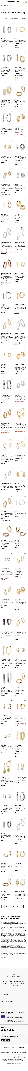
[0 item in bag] (26, 2)
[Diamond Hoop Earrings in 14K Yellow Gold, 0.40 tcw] (7, 324)
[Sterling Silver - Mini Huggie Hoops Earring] (7, 736)
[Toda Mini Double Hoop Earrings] (7, 147)
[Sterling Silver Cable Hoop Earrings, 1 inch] (7, 117)
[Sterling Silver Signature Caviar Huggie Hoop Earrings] (20, 175)
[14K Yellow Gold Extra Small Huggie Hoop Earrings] (20, 622)
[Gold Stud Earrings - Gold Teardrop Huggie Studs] (20, 474)
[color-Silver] (17, 78)
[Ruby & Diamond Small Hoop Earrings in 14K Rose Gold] (7, 264)
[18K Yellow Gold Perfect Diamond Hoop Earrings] (20, 736)
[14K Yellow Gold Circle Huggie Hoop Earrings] (7, 502)
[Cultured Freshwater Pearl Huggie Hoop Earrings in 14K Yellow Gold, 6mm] (7, 445)
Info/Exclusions (14, 985)
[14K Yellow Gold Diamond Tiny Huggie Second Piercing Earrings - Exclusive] (20, 264)
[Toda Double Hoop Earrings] (7, 355)
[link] (7, 43)
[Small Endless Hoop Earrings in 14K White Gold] (20, 233)
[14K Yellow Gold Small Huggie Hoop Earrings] (20, 29)
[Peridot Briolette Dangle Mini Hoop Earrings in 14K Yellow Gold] (7, 767)
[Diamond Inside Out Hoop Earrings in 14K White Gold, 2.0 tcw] (7, 233)
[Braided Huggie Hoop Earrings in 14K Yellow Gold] (20, 295)
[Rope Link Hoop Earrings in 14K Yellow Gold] (7, 414)
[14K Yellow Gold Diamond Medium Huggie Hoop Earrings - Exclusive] (7, 650)
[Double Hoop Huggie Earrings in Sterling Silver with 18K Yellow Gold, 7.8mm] (20, 650)
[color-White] (17, 755)
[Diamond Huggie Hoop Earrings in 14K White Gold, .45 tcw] (7, 559)
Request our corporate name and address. (15, 1060)
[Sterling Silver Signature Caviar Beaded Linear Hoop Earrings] (7, 678)
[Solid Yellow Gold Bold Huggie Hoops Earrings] (20, 205)
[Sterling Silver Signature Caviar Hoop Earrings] (7, 295)
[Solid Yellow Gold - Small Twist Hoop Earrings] (20, 678)
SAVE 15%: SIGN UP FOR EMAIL (14, 976)
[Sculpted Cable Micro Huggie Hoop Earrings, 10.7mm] (20, 58)
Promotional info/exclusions (13, 1021)
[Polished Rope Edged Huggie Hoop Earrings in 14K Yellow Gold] (20, 355)
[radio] (15, 78)
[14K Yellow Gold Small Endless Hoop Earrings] (7, 590)
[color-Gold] (15, 78)
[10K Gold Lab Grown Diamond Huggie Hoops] (7, 882)
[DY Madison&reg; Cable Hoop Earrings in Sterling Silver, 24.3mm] (7, 385)
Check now (21, 1021)
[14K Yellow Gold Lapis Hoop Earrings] (7, 622)
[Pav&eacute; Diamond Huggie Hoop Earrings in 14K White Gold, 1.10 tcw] (20, 385)
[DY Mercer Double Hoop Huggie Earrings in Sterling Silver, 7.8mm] (7, 796)
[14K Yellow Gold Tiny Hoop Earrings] (20, 445)
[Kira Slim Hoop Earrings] (7, 205)
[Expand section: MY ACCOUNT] (14, 998)
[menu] (2, 2)
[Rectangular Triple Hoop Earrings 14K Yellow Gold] (20, 117)
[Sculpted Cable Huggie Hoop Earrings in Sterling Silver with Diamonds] (7, 29)
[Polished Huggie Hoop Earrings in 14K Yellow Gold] (20, 590)
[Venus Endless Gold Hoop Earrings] (20, 531)
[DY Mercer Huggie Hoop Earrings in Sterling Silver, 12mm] (7, 824)
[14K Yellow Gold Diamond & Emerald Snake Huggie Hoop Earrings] (20, 706)
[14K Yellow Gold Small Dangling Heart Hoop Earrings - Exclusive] (20, 414)
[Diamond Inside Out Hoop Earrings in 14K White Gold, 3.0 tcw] (20, 324)
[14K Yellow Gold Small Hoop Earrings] (20, 502)
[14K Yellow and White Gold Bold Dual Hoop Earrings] (20, 882)
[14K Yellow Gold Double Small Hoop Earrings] (7, 91)
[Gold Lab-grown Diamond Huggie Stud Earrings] (7, 854)
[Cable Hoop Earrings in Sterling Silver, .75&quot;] (20, 796)
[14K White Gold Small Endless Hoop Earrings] (7, 474)
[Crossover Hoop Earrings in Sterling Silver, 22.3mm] (7, 58)
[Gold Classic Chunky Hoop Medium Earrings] (7, 531)
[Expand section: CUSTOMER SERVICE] (14, 994)
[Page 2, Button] (25, 906)
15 (22, 906)
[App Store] (5, 1040)
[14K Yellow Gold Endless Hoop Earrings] (20, 559)
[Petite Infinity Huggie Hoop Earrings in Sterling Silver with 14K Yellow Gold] (7, 706)
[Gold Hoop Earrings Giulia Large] (20, 91)
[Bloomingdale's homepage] (2, 10)
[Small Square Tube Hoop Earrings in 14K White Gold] (20, 824)
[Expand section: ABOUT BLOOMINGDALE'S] (14, 1001)
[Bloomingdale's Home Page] (13, 2)
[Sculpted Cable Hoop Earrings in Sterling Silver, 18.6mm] (20, 147)
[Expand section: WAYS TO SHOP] (14, 1005)
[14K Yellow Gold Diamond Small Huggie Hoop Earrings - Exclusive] (7, 175)
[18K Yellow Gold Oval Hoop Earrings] (20, 854)
